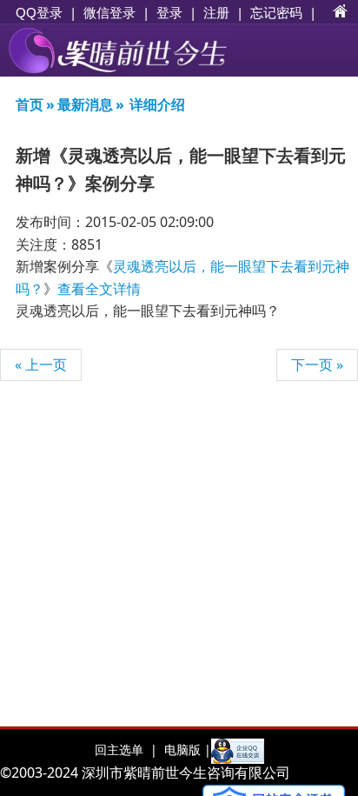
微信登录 (109, 12)
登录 (169, 12)
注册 (216, 12)
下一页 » (317, 364)
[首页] (340, 12)
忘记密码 (276, 12)
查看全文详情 (99, 289)
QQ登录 (39, 12)
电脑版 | (186, 749)
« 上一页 (41, 364)
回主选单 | (126, 749)
